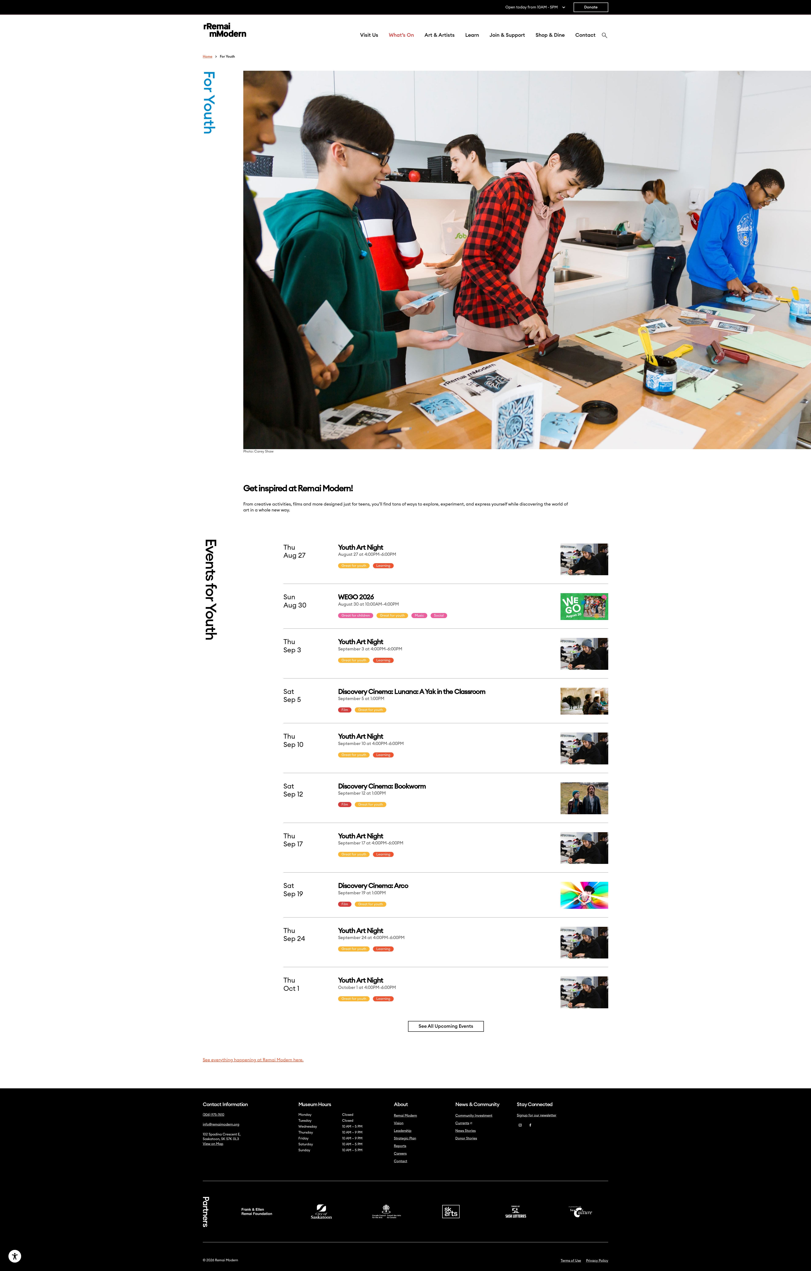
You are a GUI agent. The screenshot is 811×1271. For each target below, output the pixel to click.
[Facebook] (530, 1125)
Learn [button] (472, 35)
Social (439, 615)
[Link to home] (225, 30)
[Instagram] (520, 1125)
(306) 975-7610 (213, 1114)
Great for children (356, 615)
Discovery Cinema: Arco (373, 885)
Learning (383, 565)
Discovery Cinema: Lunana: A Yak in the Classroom (411, 691)
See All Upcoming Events (446, 1026)
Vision (398, 1123)
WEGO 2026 (356, 597)
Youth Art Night (360, 547)
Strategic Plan (405, 1138)
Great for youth (354, 565)
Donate (591, 7)
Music (419, 615)
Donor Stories (466, 1138)
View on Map (213, 1144)
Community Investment (473, 1115)
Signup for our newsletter (536, 1115)
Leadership (402, 1130)
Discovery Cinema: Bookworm (382, 786)
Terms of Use (571, 1260)
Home (207, 56)
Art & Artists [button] (440, 35)
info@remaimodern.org (221, 1124)
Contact (585, 35)
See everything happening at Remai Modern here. (253, 1060)
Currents (462, 1123)
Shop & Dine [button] (550, 35)
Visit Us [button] (369, 35)
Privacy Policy (597, 1260)
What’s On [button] (401, 35)
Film (345, 710)
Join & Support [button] (507, 35)
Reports (400, 1146)
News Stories (465, 1130)
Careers (400, 1153)
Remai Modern (405, 1115)
